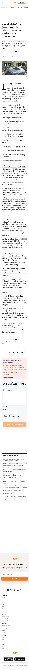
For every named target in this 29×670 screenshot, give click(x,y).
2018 (3, 644)
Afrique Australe (5, 620)
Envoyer (14, 578)
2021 (3, 639)
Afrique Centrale (5, 616)
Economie (19, 7)
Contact (3, 630)
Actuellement (4, 7)
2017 (3, 646)
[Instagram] (21, 590)
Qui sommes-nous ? (6, 625)
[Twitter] (11, 590)
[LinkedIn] (18, 590)
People (3, 602)
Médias (3, 606)
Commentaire (7, 390)
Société (26, 7)
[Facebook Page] (8, 590)
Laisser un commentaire (14, 425)
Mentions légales (5, 628)
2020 (3, 641)
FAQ (2, 627)
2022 (3, 637)
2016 (3, 648)
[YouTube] (14, 590)
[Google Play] (19, 659)
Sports (4, 20)
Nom (4, 409)
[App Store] (8, 659)
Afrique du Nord (5, 613)
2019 (3, 642)
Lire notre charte (8, 377)
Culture (3, 604)
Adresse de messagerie (11, 416)
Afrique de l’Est (5, 618)
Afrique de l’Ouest (6, 614)
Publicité (3, 632)
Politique (12, 7)
